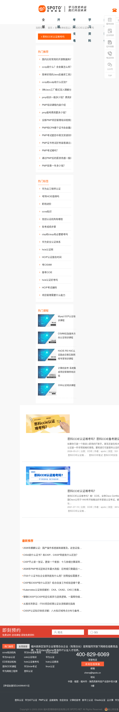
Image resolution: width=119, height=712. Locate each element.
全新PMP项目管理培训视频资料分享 (59, 120)
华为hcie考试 (30, 666)
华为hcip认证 (8, 657)
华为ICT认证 (31, 699)
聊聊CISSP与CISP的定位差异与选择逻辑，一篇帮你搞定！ (54, 596)
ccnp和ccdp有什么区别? (54, 82)
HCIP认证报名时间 (52, 257)
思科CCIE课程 (9, 666)
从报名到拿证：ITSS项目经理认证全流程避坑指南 (49, 603)
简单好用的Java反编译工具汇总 (58, 74)
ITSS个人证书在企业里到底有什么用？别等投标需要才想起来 (55, 575)
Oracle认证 (100, 699)
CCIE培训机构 (9, 661)
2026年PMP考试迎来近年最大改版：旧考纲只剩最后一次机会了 (56, 568)
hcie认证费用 (52, 661)
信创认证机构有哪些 (52, 219)
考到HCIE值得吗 (50, 196)
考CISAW (47, 264)
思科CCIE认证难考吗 (53, 36)
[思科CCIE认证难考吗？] (48, 475)
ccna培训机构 (9, 652)
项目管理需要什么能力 (53, 295)
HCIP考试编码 (49, 287)
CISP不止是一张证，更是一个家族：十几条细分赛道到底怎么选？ (57, 561)
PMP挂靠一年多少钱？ (54, 165)
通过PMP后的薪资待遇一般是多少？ (59, 158)
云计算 (110, 699)
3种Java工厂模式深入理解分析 (58, 89)
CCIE (89, 451)
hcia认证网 (47, 249)
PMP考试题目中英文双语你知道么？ (59, 135)
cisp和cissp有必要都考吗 (55, 234)
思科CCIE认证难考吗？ (81, 491)
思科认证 (28, 670)
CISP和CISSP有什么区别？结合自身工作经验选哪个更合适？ (55, 582)
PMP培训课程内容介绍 (54, 104)
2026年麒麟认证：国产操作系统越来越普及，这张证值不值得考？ (57, 547)
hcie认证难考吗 (31, 661)
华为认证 (50, 657)
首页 (50, 27)
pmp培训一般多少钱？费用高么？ (59, 97)
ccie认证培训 (30, 657)
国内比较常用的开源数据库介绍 (58, 59)
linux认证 (50, 666)
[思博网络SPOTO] (62, 7)
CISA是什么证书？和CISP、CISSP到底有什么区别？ (50, 554)
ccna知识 (47, 211)
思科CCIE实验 (110, 455)
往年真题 (110, 46)
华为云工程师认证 (51, 188)
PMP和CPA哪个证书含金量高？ (58, 127)
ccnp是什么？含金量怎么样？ (57, 66)
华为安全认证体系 (51, 241)
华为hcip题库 (52, 652)
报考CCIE (47, 272)
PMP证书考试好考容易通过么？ (58, 142)
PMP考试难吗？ (50, 150)
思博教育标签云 (62, 27)
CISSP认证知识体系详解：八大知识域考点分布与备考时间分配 (55, 610)
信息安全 (64, 699)
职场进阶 (46, 203)
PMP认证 (43, 699)
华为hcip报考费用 (32, 652)
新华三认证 (87, 699)
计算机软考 (75, 699)
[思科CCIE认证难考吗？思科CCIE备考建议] (48, 423)
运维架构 (53, 699)
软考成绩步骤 (49, 226)
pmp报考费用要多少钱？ (54, 112)
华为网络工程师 (10, 670)
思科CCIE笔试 (96, 455)
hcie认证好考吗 (50, 279)
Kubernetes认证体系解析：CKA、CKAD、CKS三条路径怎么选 (55, 589)
